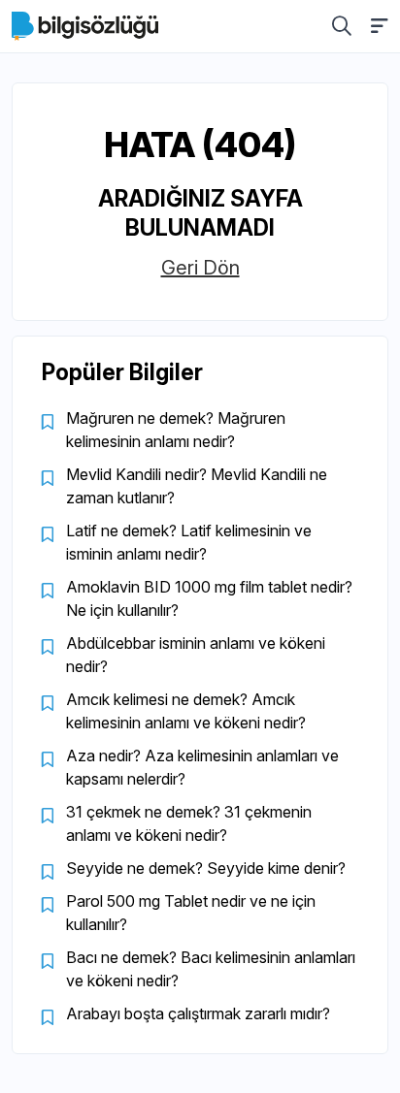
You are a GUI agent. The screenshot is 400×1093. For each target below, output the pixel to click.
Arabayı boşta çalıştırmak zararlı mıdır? (198, 1013)
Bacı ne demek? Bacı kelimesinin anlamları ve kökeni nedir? (210, 969)
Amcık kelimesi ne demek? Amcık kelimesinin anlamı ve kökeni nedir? (186, 711)
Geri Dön (200, 267)
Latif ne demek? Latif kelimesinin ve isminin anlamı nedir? (189, 542)
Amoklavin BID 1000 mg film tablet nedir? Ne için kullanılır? (209, 598)
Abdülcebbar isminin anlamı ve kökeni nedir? (195, 654)
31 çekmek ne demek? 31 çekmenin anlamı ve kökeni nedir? (189, 823)
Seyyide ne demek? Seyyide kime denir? (206, 868)
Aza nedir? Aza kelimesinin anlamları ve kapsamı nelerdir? (202, 767)
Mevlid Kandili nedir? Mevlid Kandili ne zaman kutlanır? (196, 486)
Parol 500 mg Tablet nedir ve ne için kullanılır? (191, 912)
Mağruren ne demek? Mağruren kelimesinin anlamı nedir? (175, 429)
